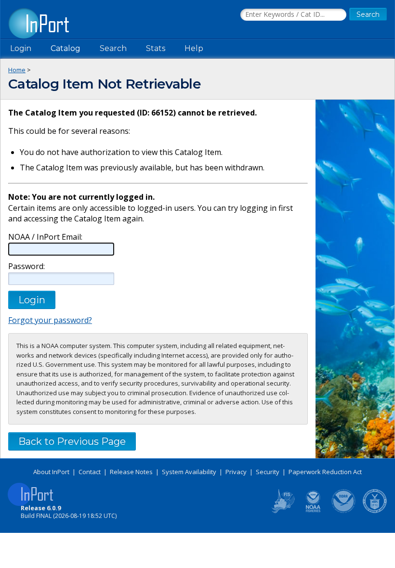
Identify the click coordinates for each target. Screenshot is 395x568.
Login (20, 48)
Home (17, 69)
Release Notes (131, 471)
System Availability (189, 471)
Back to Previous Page (72, 441)
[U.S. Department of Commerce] (374, 511)
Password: (26, 266)
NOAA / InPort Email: (45, 237)
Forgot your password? (50, 320)
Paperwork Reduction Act (325, 471)
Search (113, 48)
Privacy (236, 471)
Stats (155, 48)
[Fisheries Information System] (282, 511)
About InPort (51, 471)
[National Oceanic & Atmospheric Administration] (343, 511)
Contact (90, 471)
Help (193, 48)
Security (267, 471)
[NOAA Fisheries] (313, 511)
